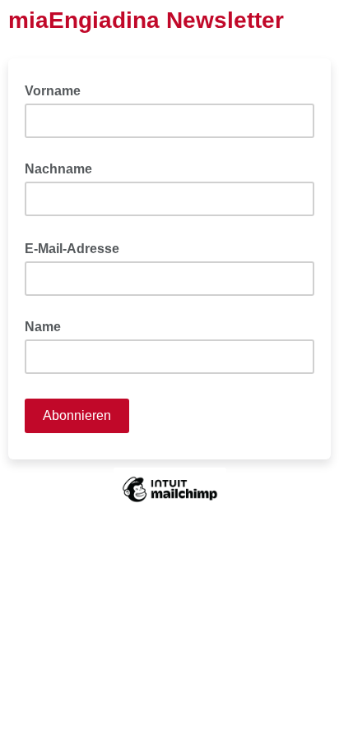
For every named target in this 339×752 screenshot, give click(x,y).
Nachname (58, 169)
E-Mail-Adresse (77, 247)
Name (43, 327)
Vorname (53, 91)
